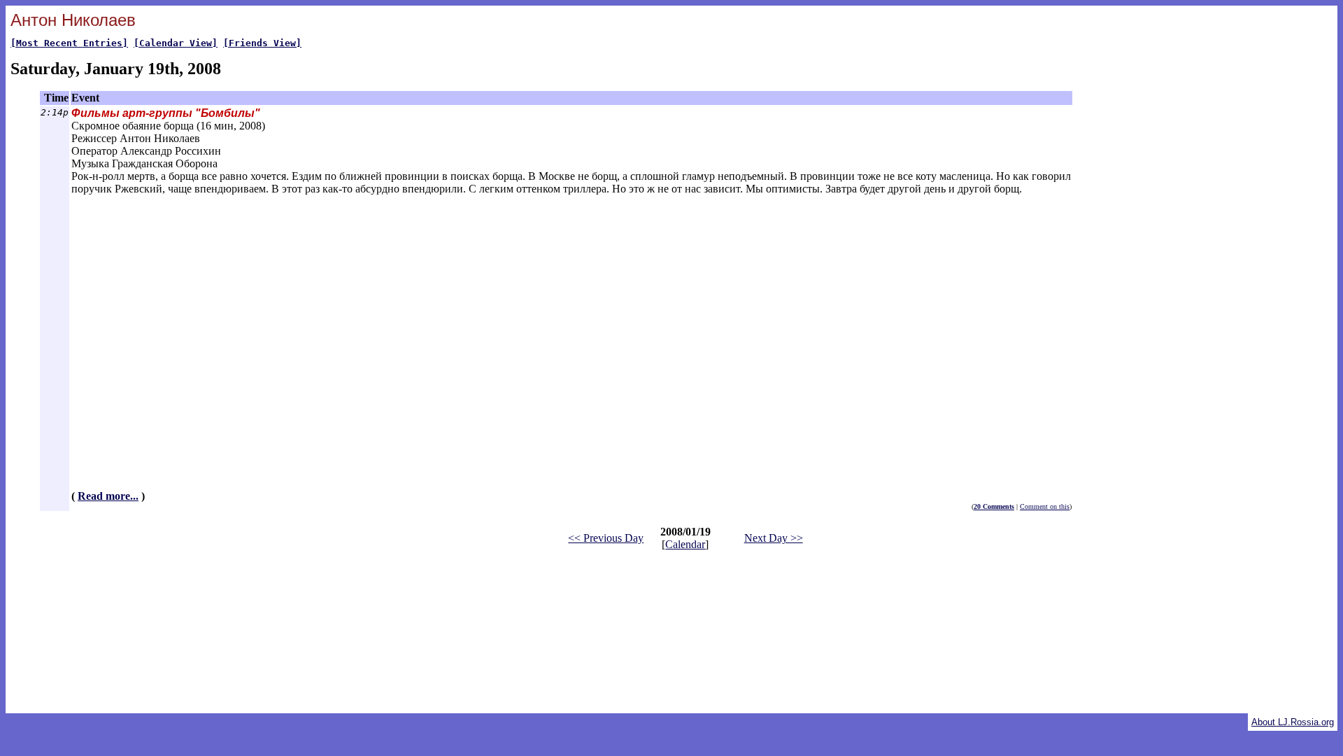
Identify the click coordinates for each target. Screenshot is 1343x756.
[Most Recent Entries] (69, 43)
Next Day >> (773, 538)
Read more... (108, 496)
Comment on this (1045, 506)
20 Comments (994, 506)
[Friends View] (262, 43)
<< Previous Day (606, 538)
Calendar (685, 544)
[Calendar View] (176, 43)
